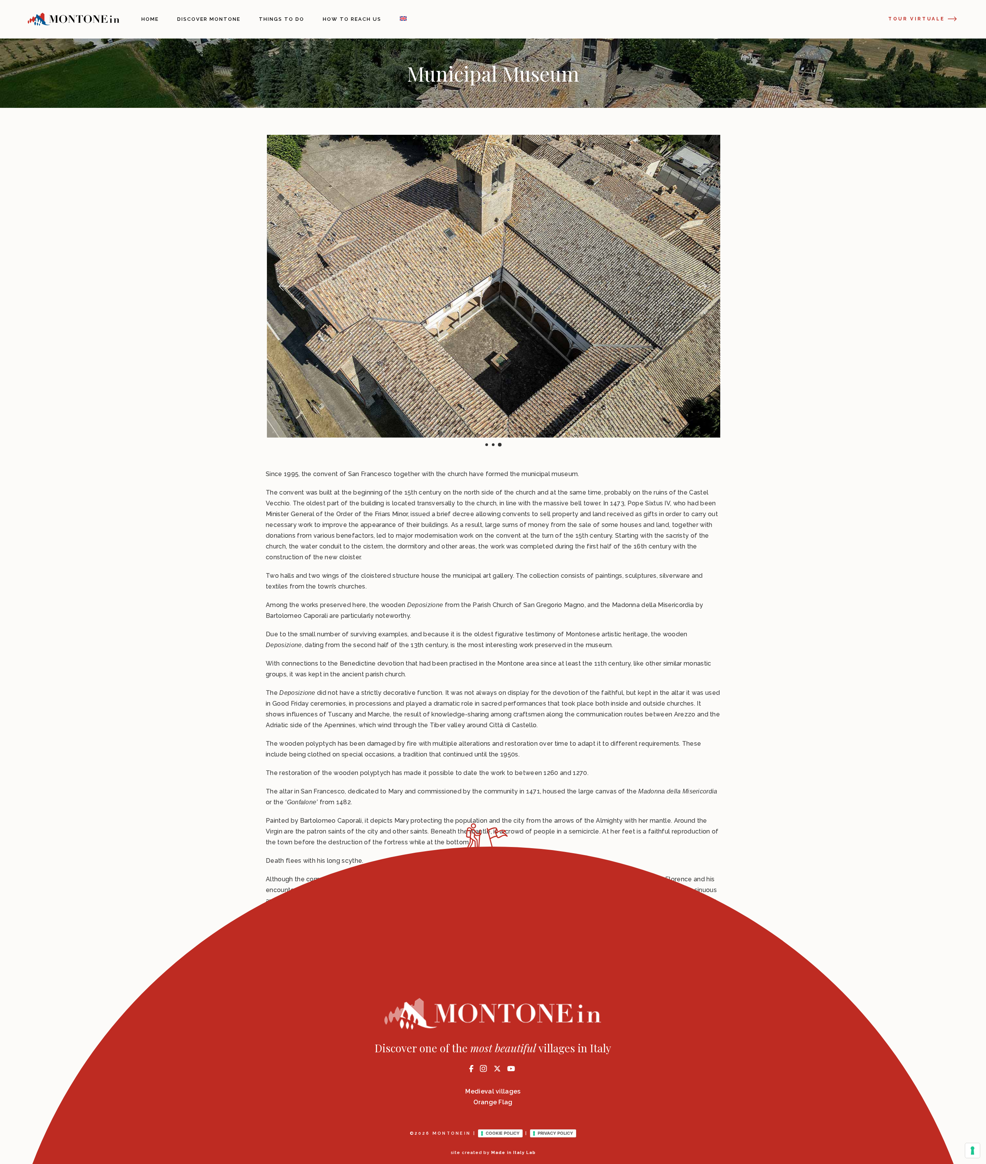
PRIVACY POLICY (555, 1133)
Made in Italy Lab (513, 1152)
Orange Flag (493, 1102)
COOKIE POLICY (503, 1133)
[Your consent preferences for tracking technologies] (972, 1150)
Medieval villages (492, 1091)
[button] (283, 286)
